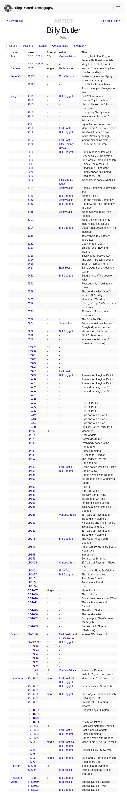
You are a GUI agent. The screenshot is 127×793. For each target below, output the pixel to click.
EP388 (32, 351)
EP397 (32, 371)
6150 (31, 68)
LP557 (31, 459)
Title (84, 52)
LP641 (31, 494)
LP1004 (32, 562)
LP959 (31, 558)
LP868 (31, 554)
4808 (31, 100)
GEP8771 (33, 722)
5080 (31, 176)
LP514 (31, 435)
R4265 (32, 749)
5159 (31, 203)
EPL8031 (33, 785)
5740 (31, 311)
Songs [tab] (43, 45)
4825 (31, 104)
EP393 (32, 363)
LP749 (31, 530)
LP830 (31, 546)
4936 (31, 132)
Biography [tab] (80, 45)
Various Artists (67, 56)
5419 (31, 263)
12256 (31, 76)
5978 (31, 331)
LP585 (31, 474)
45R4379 (33, 698)
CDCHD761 (35, 56)
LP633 (31, 490)
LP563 (31, 470)
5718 (31, 303)
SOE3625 (33, 662)
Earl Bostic (65, 128)
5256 (31, 235)
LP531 (31, 443)
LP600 (31, 478)
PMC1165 (33, 726)
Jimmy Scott (66, 188)
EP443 (32, 419)
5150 (31, 199)
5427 (31, 267)
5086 (31, 180)
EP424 (32, 403)
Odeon (15, 634)
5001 (31, 156)
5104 (31, 188)
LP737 (31, 522)
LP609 (31, 486)
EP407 (32, 395)
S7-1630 (33, 614)
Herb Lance (66, 68)
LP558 (31, 467)
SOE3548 (33, 654)
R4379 (32, 761)
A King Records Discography (32, 8)
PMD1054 (34, 730)
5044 (31, 164)
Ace (13, 56)
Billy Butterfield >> (111, 20)
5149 (31, 195)
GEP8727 (33, 718)
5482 (31, 275)
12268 (31, 84)
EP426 (32, 411)
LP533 (31, 455)
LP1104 (32, 582)
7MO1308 (33, 634)
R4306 (32, 757)
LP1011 (32, 570)
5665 (31, 299)
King (13, 96)
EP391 (32, 355)
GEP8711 (33, 714)
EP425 (32, 407)
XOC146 (33, 670)
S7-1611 (33, 602)
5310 (31, 247)
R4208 (32, 742)
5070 (31, 172)
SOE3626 (33, 666)
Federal (15, 76)
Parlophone (17, 678)
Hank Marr (65, 570)
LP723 (31, 506)
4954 (31, 140)
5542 (31, 283)
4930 (31, 128)
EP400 (32, 379)
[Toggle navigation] (118, 7)
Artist (62, 52)
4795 (31, 96)
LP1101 (32, 578)
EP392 (32, 359)
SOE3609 (33, 658)
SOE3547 (33, 650)
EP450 (32, 427)
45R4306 (33, 694)
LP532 (31, 451)
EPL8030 (33, 781)
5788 (31, 319)
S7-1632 (33, 618)
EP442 (32, 415)
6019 (31, 335)
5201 (31, 219)
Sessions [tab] (27, 45)
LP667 (31, 498)
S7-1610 (33, 598)
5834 (31, 323)
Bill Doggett (66, 96)
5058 (31, 168)
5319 (31, 255)
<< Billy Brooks (14, 20)
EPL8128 (33, 789)
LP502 (31, 431)
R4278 (32, 753)
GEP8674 (33, 710)
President (16, 777)
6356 (31, 339)
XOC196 (33, 674)
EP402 (32, 387)
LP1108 (32, 586)
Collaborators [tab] (60, 45)
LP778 (31, 538)
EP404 (32, 391)
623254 (32, 769)
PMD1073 (34, 738)
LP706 (31, 502)
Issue (31, 52)
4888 (31, 116)
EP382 (32, 347)
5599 (31, 291)
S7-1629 (33, 610)
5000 (31, 152)
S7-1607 (33, 590)
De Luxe (16, 68)
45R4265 (33, 686)
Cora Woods (66, 76)
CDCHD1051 (35, 64)
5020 (31, 160)
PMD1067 (34, 734)
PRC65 (32, 777)
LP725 (31, 514)
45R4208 (33, 678)
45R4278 (33, 690)
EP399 (32, 375)
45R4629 (33, 702)
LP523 (31, 439)
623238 (32, 765)
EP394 (32, 367)
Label (14, 52)
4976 (31, 144)
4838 (31, 112)
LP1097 (32, 574)
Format (51, 52)
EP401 (32, 383)
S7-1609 (33, 594)
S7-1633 (33, 626)
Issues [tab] (13, 45)
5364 (31, 259)
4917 (31, 124)
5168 (31, 211)
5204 (31, 227)
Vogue (14, 781)
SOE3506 (33, 646)
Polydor (15, 765)
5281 (31, 243)
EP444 (32, 423)
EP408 (32, 399)
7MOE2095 (34, 642)
